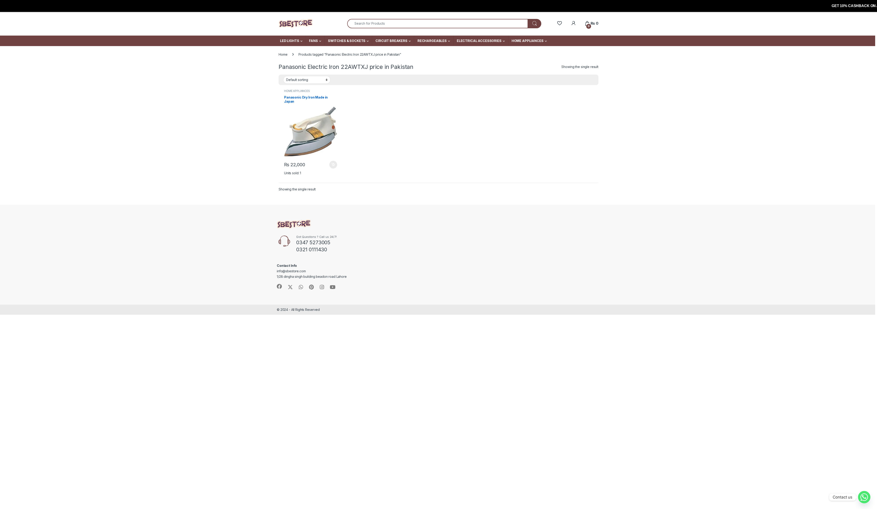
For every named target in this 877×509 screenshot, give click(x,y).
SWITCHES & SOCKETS (346, 41)
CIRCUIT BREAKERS (391, 41)
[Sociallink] (279, 286)
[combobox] (437, 23)
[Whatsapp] (864, 497)
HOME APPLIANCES (528, 41)
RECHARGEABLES (432, 41)
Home (283, 54)
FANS (313, 41)
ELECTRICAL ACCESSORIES (479, 41)
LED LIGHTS (289, 41)
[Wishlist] (559, 23)
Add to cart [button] (333, 165)
